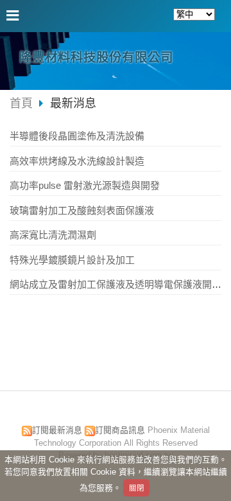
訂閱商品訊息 (120, 430)
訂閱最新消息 (57, 430)
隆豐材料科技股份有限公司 (96, 57)
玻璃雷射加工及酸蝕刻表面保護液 (82, 210)
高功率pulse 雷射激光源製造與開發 (85, 185)
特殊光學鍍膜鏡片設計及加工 (72, 259)
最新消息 (73, 103)
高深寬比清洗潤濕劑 (53, 234)
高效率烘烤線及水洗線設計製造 (77, 160)
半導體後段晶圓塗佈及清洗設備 (77, 135)
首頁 (21, 103)
